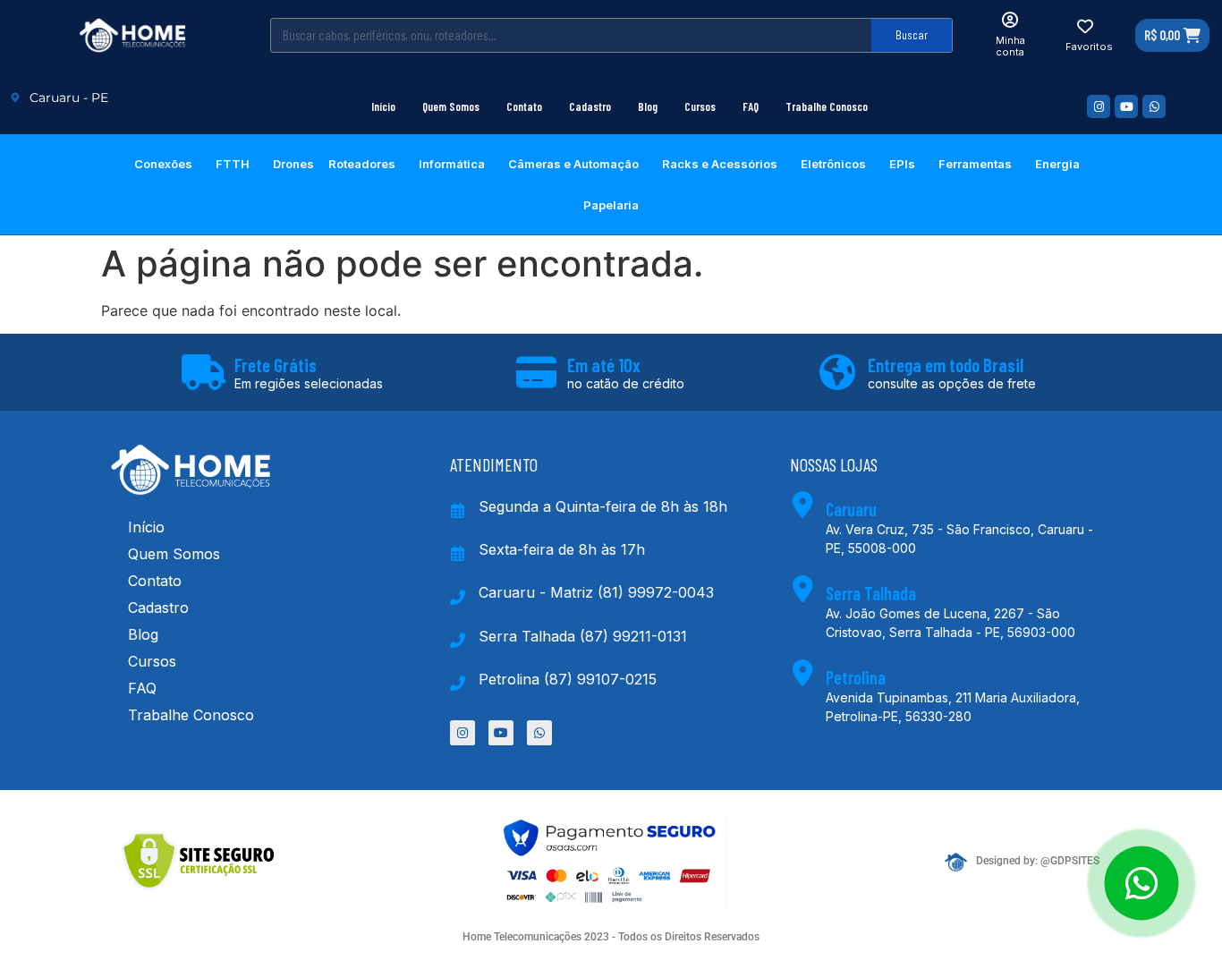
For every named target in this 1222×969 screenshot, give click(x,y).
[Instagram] (1098, 106)
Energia (1057, 164)
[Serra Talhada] (803, 588)
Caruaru (851, 509)
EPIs (902, 164)
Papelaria (611, 205)
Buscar (911, 34)
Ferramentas (975, 164)
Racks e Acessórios (719, 164)
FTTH (233, 164)
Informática (452, 164)
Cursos (700, 106)
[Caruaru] (803, 504)
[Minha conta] (1010, 20)
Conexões (163, 164)
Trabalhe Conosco (826, 106)
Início (383, 106)
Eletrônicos (833, 164)
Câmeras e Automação (573, 164)
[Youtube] (1126, 106)
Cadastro (590, 106)
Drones (293, 164)
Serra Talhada (871, 593)
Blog (648, 106)
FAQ (751, 106)
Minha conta (1010, 46)
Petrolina (856, 677)
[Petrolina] (803, 672)
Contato (524, 106)
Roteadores (361, 164)
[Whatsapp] (1154, 106)
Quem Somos (450, 106)
